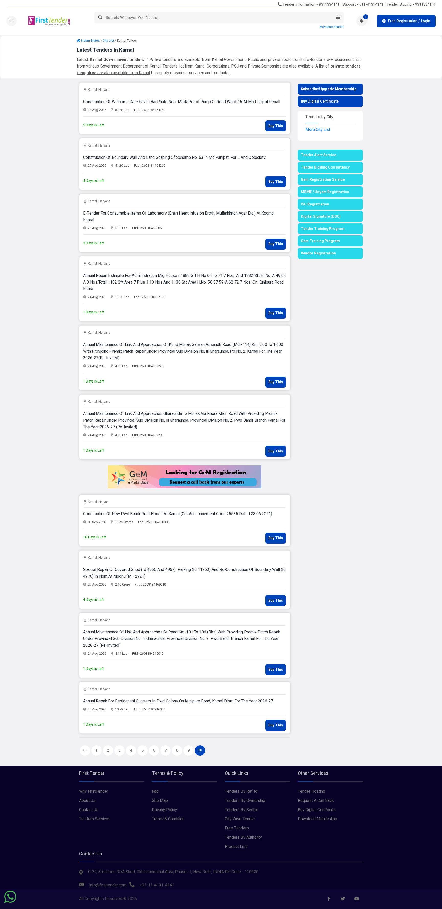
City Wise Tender (240, 819)
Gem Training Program (320, 241)
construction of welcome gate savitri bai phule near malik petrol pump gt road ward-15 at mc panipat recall (181, 102)
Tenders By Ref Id (241, 791)
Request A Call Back (316, 801)
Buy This (275, 126)
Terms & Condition (168, 819)
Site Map (160, 801)
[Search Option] (338, 17)
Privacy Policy (164, 810)
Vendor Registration (318, 253)
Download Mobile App (317, 819)
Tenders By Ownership (245, 801)
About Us (87, 801)
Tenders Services (94, 819)
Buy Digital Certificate (320, 101)
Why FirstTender (93, 791)
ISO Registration (315, 204)
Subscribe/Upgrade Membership (328, 89)
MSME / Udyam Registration (325, 192)
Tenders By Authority (243, 837)
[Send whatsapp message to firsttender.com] (10, 896)
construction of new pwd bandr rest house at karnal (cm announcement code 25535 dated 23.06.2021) (177, 514)
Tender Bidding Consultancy (325, 167)
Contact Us (88, 810)
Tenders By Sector (241, 810)
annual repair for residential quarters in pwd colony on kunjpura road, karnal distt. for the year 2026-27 (178, 701)
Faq (155, 791)
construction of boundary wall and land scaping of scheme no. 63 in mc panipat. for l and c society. (174, 157)
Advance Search (332, 27)
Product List (236, 847)
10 (200, 750)
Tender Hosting (311, 791)
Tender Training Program (323, 228)
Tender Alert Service (318, 155)
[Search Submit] (100, 17)
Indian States (90, 40)
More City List (317, 130)
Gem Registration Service (323, 179)
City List (108, 40)
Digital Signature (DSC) (321, 216)
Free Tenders (237, 828)
